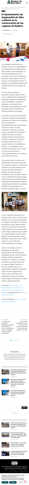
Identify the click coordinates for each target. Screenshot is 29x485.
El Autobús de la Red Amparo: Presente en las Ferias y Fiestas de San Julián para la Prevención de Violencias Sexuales (18, 382)
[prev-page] (3, 400)
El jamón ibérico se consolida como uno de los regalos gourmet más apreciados (18, 444)
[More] (19, 38)
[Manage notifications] (25, 481)
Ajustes (21, 482)
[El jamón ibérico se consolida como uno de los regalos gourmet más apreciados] (5, 444)
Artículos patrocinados (11, 470)
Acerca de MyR (23, 471)
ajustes (22, 479)
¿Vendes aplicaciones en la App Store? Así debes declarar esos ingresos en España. (19, 453)
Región (6, 7)
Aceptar (5, 482)
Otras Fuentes (6, 30)
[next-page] (5, 400)
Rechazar (13, 482)
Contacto (16, 471)
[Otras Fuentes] (14, 344)
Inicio (3, 7)
